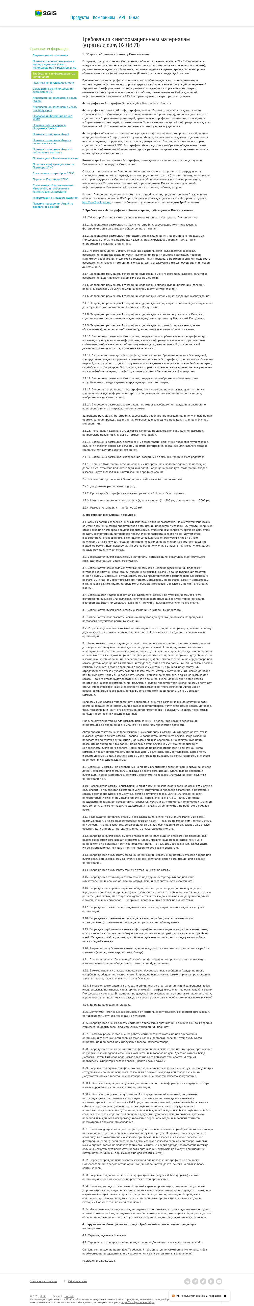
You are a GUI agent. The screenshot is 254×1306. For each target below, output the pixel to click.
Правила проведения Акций (51, 134)
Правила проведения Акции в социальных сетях (52, 142)
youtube (219, 1281)
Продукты (79, 17)
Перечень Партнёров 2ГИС (50, 179)
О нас (134, 17)
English (69, 1296)
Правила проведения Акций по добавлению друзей (53, 205)
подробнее (215, 1295)
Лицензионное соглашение (50, 55)
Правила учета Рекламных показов (55, 158)
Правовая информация (49, 49)
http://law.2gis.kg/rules (96, 202)
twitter (203, 1281)
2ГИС (43, 1296)
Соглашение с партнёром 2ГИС (53, 173)
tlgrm (195, 1281)
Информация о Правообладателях (55, 197)
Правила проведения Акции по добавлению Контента (53, 151)
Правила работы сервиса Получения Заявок (49, 126)
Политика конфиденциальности (53, 82)
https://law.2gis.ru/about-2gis (137, 1302)
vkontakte (187, 1281)
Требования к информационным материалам (54, 75)
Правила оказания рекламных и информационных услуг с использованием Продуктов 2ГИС (55, 64)
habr (211, 1281)
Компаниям (104, 17)
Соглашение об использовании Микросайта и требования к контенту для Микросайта (53, 188)
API (122, 17)
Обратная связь (77, 1281)
